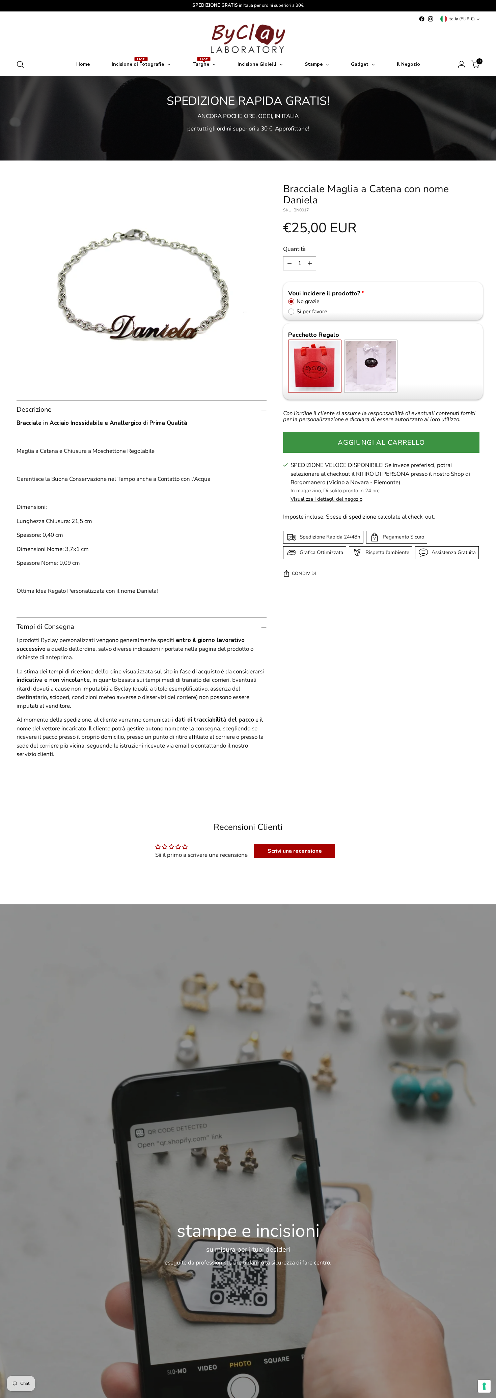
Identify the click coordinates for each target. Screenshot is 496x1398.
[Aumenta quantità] (310, 263)
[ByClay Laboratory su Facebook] (422, 19)
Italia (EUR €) (461, 19)
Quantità (294, 249)
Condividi (304, 574)
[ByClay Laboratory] (248, 38)
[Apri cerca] (20, 64)
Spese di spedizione (351, 517)
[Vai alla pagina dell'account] (461, 64)
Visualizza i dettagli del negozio (326, 499)
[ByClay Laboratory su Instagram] (431, 19)
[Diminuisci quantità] (289, 263)
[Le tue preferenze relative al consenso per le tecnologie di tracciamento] (484, 1386)
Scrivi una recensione (295, 851)
